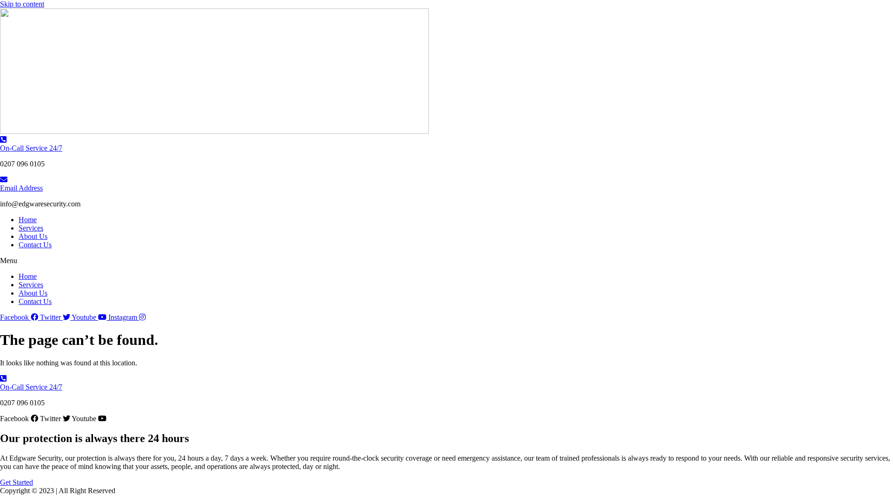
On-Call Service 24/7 (31, 148)
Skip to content (22, 4)
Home (28, 220)
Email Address (21, 188)
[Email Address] (3, 180)
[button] (446, 261)
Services (31, 228)
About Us (33, 236)
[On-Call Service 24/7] (3, 140)
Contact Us (35, 245)
